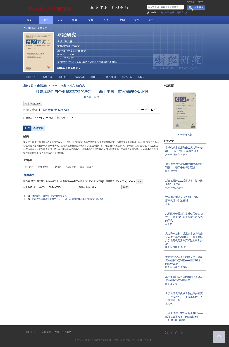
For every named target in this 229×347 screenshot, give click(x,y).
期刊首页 (28, 85)
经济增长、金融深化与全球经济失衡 (49, 196)
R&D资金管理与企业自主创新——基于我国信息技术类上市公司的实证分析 (68, 199)
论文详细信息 (77, 85)
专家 (90, 20)
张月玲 (168, 247)
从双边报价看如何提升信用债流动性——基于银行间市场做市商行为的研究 (184, 217)
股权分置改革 (86, 167)
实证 (166, 12)
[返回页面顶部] (219, 337)
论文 (60, 20)
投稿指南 (80, 77)
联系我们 (111, 77)
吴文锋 (174, 171)
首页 (29, 20)
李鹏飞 (184, 154)
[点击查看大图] (185, 111)
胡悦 (167, 171)
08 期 (56, 117)
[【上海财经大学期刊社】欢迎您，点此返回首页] (50, 8)
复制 (139, 181)
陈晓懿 (184, 267)
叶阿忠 (176, 247)
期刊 (45, 20)
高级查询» (182, 12)
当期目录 (47, 77)
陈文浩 (168, 267)
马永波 (168, 224)
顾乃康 (87, 97)
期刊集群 (32, 27)
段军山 (168, 284)
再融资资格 (70, 167)
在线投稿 (46, 332)
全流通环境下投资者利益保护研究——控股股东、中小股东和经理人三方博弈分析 (184, 297)
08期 (63, 85)
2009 (54, 85)
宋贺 (175, 284)
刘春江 (176, 267)
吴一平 (168, 154)
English (200, 2)
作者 (74, 20)
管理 (172, 12)
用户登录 (191, 2)
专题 (136, 20)
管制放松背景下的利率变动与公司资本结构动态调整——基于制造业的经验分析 (184, 260)
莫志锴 (180, 187)
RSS (141, 77)
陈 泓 (183, 247)
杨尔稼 (174, 320)
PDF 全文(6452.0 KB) (55, 109)
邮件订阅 (127, 77)
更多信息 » (74, 68)
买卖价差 (56, 167)
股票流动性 (43, 167)
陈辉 (96, 97)
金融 (161, 12)
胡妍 (167, 187)
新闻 (122, 20)
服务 (106, 20)
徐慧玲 (168, 303)
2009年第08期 (185, 134)
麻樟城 (182, 320)
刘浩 (167, 320)
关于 (150, 20)
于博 (167, 204)
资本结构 (29, 167)
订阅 (56, 332)
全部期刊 (64, 77)
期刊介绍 (31, 77)
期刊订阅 (95, 77)
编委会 (61, 68)
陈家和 (176, 154)
